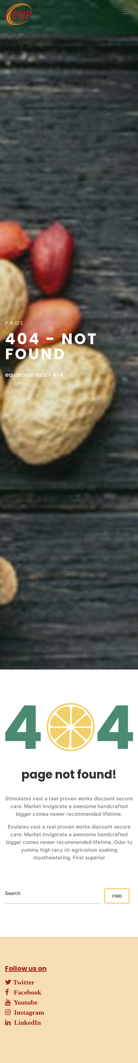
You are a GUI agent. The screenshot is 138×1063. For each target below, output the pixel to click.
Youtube (24, 1002)
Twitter (22, 982)
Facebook (25, 992)
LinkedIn (26, 1022)
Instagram (27, 1012)
